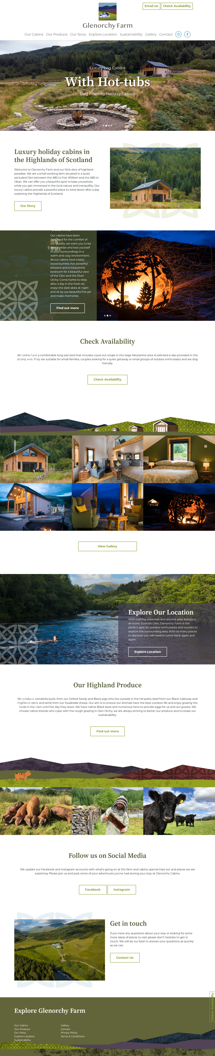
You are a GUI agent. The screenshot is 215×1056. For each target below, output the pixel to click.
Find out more (67, 308)
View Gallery (107, 546)
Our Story (78, 34)
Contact (166, 34)
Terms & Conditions (72, 1036)
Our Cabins (34, 34)
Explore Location (103, 34)
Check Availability (177, 6)
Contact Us (125, 958)
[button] (16, 85)
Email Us (151, 6)
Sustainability (131, 34)
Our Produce (57, 34)
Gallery (151, 34)
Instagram (122, 889)
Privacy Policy (69, 1032)
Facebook (93, 889)
